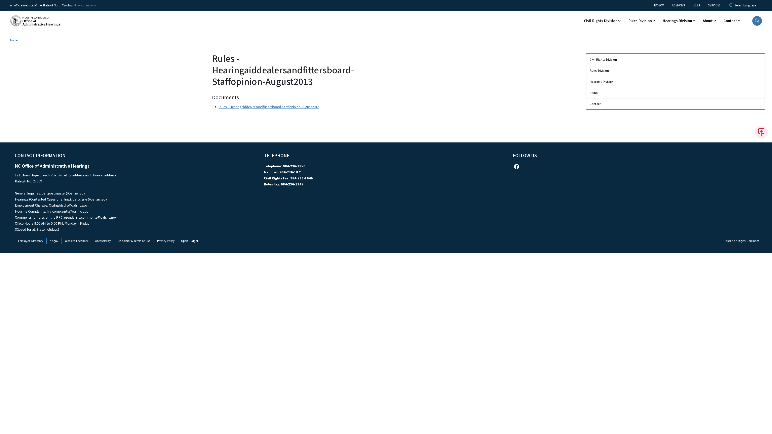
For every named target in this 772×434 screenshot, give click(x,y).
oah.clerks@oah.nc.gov (90, 199)
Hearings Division (602, 82)
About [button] (708, 21)
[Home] (35, 16)
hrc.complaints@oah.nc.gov (67, 211)
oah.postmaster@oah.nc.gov (63, 193)
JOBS (696, 5)
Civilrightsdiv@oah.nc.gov (68, 205)
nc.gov (54, 241)
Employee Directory (30, 241)
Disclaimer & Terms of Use (133, 241)
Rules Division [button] (640, 21)
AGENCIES (678, 5)
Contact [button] (730, 21)
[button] (757, 21)
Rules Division (599, 71)
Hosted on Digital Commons (742, 241)
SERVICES (714, 5)
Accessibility (103, 241)
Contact (595, 104)
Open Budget (189, 241)
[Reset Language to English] (731, 5)
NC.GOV (659, 5)
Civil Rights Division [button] (600, 21)
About (594, 93)
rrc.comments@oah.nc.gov (96, 217)
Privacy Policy (166, 241)
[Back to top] (761, 132)
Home (14, 40)
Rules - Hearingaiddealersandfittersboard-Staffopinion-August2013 (269, 107)
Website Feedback (76, 241)
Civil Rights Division (603, 59)
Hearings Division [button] (677, 21)
